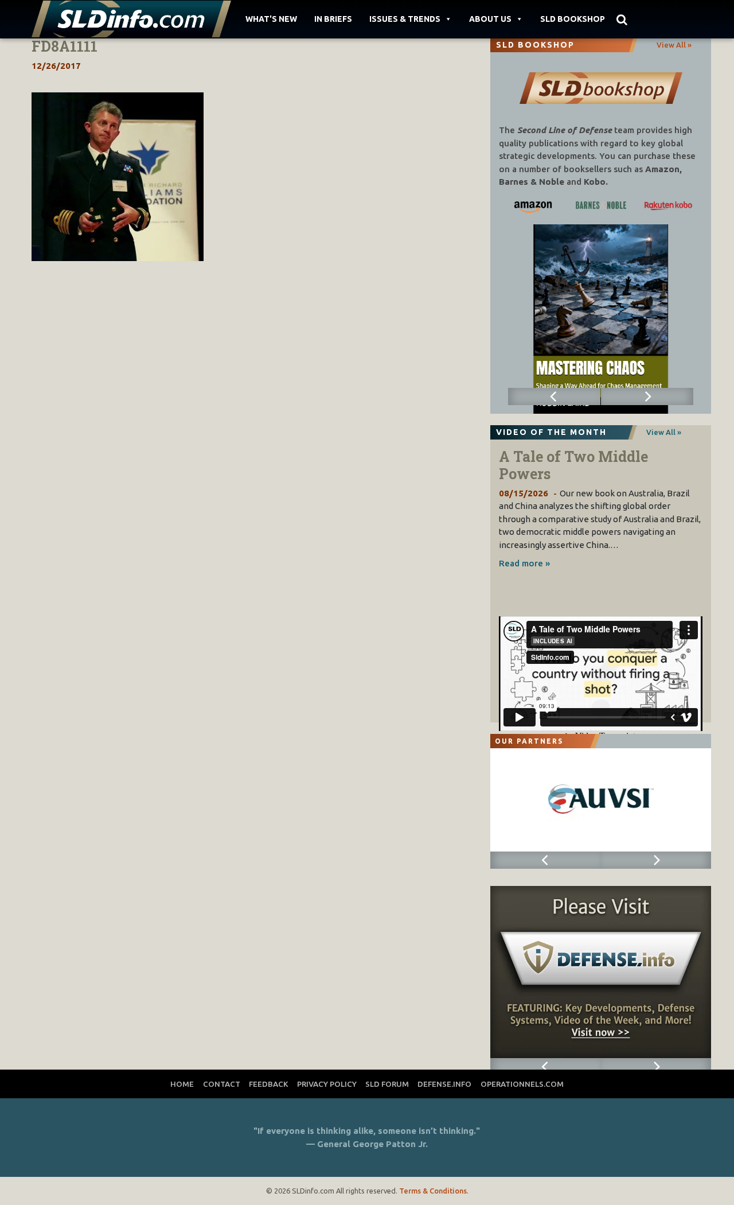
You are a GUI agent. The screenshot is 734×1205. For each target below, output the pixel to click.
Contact (221, 1084)
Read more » (524, 563)
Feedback (268, 1084)
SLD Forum (387, 1084)
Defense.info (444, 1084)
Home (182, 1084)
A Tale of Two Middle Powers (573, 465)
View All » (674, 45)
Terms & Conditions (433, 1191)
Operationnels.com (522, 1084)
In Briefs (333, 19)
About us (490, 19)
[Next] (647, 396)
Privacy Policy (327, 1084)
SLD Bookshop (572, 19)
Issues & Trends (404, 19)
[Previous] (554, 396)
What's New (271, 19)
